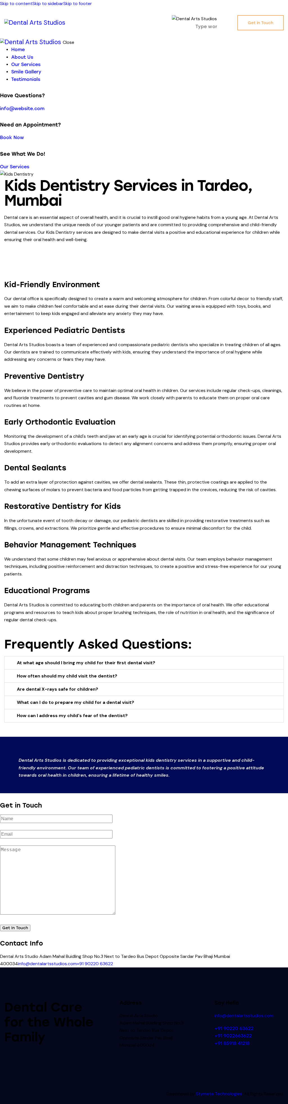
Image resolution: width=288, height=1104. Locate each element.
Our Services (14, 166)
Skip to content (16, 3)
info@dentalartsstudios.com (47, 964)
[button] (227, 22)
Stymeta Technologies (219, 1094)
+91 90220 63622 (95, 964)
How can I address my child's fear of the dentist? (72, 715)
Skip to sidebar (47, 3)
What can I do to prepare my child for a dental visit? (75, 702)
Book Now (12, 137)
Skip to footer (77, 3)
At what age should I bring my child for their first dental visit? (86, 663)
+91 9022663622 (233, 1036)
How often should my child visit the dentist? (67, 676)
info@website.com (22, 108)
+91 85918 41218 (232, 1043)
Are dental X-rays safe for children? (57, 689)
